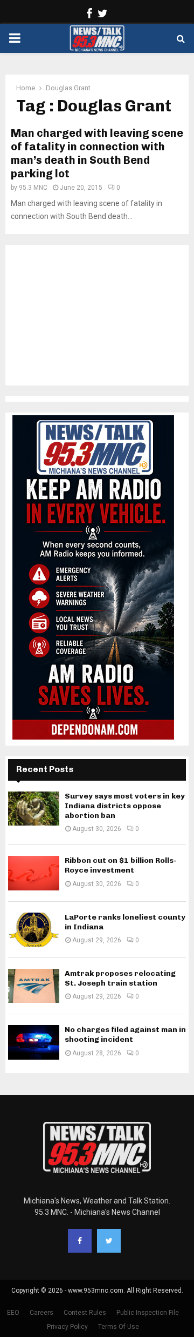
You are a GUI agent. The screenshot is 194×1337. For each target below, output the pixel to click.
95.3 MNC (33, 187)
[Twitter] (109, 1241)
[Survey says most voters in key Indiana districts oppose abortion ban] (33, 808)
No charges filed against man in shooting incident (125, 1034)
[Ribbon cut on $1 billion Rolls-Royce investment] (33, 873)
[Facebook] (80, 1241)
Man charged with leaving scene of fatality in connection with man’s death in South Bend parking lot (97, 153)
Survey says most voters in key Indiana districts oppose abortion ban (125, 805)
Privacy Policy (67, 1327)
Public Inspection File (147, 1312)
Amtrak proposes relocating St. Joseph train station (120, 978)
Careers (41, 1312)
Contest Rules (85, 1312)
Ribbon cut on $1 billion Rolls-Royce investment (121, 865)
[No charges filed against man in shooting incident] (33, 1042)
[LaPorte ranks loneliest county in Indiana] (33, 930)
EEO (13, 1312)
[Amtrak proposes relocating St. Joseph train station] (33, 986)
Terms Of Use (118, 1327)
